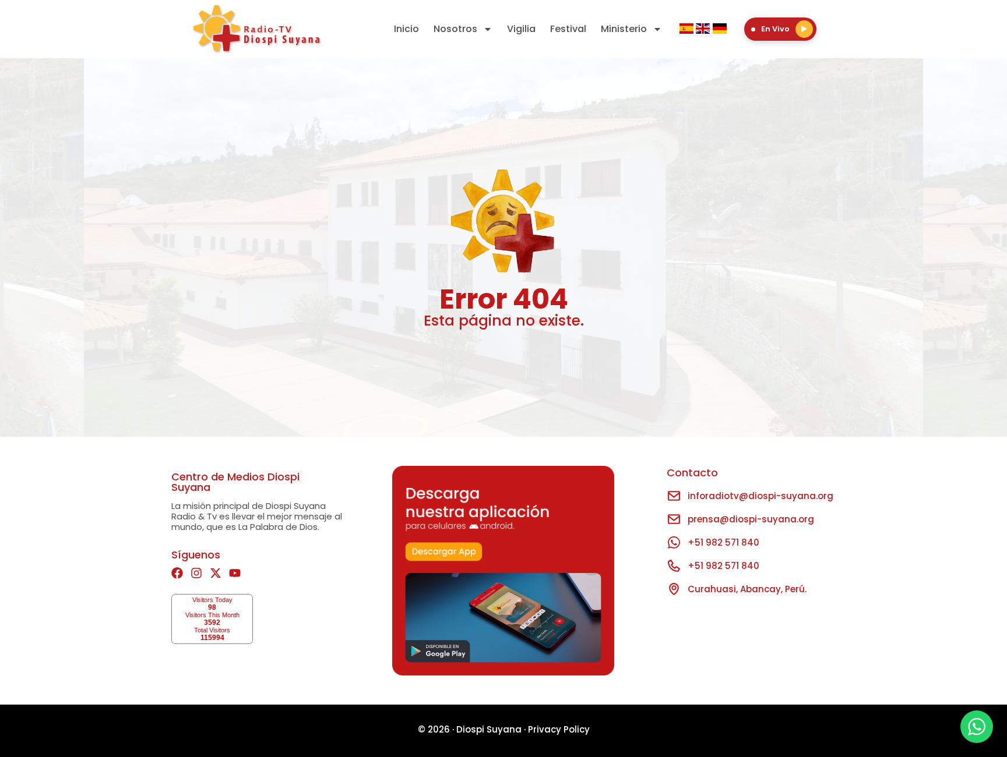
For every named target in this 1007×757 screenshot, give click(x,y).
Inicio (406, 29)
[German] (720, 30)
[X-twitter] (215, 573)
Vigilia (521, 29)
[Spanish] (687, 30)
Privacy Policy (559, 729)
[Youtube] (235, 573)
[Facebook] (177, 573)
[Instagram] (196, 573)
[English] (704, 30)
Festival (568, 29)
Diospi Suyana (489, 729)
